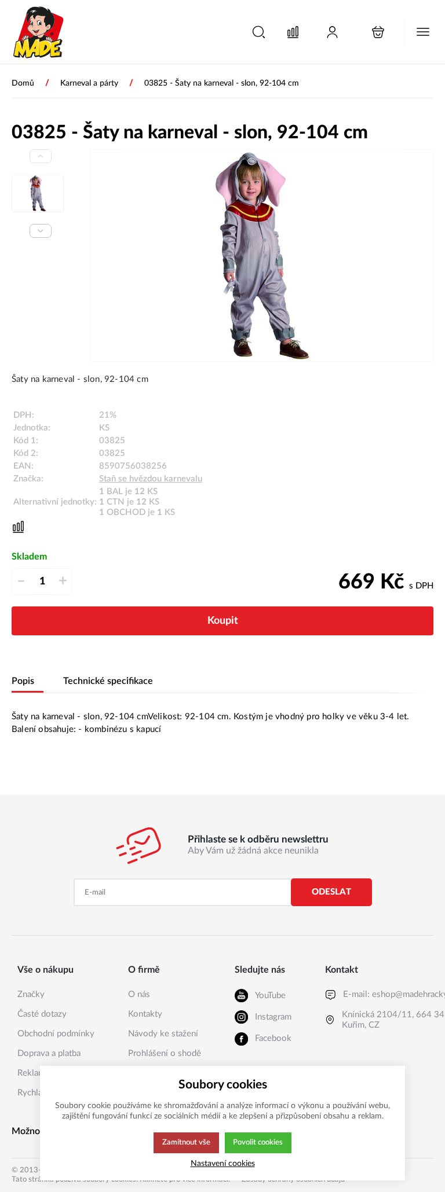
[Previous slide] (41, 156)
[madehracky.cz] (39, 32)
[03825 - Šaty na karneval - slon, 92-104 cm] (261, 255)
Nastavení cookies (223, 1163)
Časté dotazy (42, 1014)
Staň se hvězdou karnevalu (150, 478)
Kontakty (145, 1014)
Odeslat (331, 892)
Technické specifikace (108, 681)
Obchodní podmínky (55, 1033)
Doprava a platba (49, 1053)
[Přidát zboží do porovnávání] (18, 527)
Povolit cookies (258, 1142)
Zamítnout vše (186, 1142)
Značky (31, 994)
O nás (139, 994)
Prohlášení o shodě (164, 1053)
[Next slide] (41, 231)
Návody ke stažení (163, 1033)
